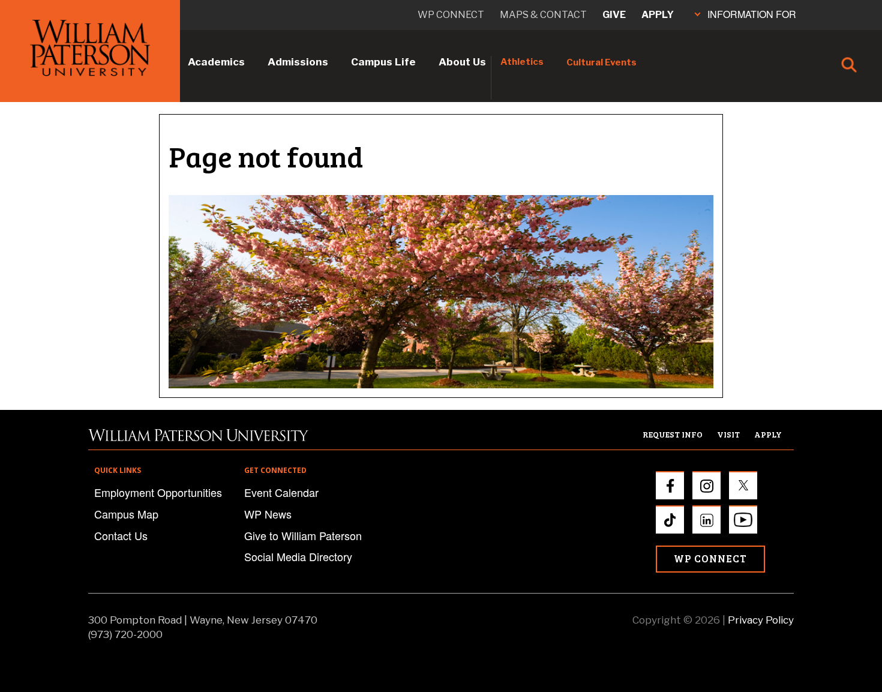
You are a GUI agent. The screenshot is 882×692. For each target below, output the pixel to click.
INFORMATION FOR (751, 14)
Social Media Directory (298, 556)
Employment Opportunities (158, 492)
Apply (657, 14)
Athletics (522, 61)
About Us (462, 62)
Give (614, 14)
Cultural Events (601, 62)
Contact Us (121, 535)
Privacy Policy (761, 620)
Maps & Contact (543, 14)
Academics (216, 62)
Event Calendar (281, 492)
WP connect (451, 14)
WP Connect (710, 558)
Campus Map (126, 514)
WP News (268, 514)
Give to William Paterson (303, 535)
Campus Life (383, 62)
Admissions (298, 62)
